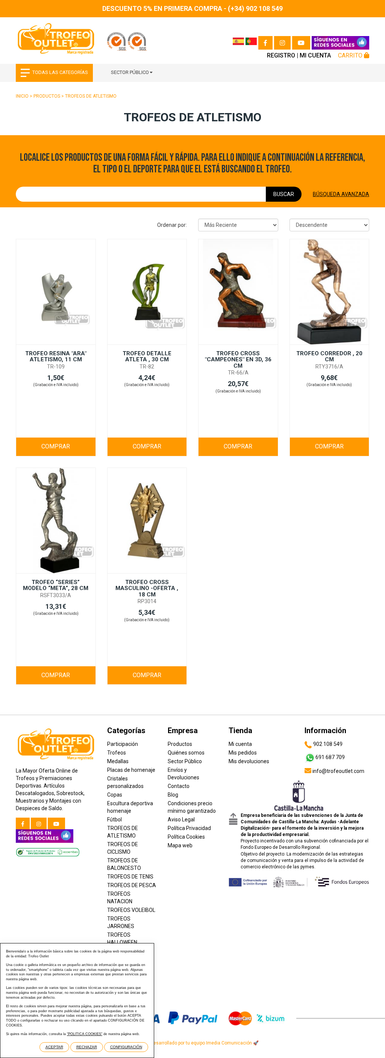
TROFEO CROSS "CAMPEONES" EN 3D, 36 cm (238, 359)
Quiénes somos (186, 753)
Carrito (351, 55)
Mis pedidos (243, 753)
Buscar (283, 194)
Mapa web (180, 845)
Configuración (126, 1047)
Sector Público (130, 72)
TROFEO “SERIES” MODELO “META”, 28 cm (55, 585)
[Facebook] (265, 43)
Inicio (22, 96)
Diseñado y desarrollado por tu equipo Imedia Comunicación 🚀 (192, 1043)
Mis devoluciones (249, 761)
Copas (114, 795)
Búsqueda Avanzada (341, 194)
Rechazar (86, 1047)
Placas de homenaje (131, 770)
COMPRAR (55, 446)
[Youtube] (301, 43)
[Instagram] (282, 43)
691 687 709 (330, 757)
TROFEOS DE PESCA (131, 885)
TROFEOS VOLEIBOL (131, 910)
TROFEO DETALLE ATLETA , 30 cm (147, 356)
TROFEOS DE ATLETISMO (91, 96)
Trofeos (116, 753)
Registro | (282, 55)
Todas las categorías (60, 72)
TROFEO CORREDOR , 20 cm (329, 356)
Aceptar (54, 1047)
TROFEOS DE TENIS (130, 877)
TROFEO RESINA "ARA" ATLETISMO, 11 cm (55, 356)
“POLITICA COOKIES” (84, 1034)
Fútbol (114, 820)
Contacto (178, 786)
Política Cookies (186, 837)
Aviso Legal (181, 820)
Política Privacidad (189, 828)
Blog (173, 795)
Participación (122, 744)
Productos (46, 96)
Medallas (118, 761)
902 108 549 (327, 744)
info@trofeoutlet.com (337, 771)
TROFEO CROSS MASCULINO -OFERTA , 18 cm (146, 588)
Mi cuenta (315, 55)
